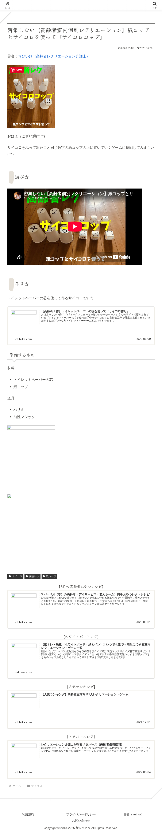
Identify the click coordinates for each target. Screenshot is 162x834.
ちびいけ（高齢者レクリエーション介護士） (54, 56)
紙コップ (51, 576)
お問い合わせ (81, 820)
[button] (148, 650)
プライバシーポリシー (81, 814)
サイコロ (17, 576)
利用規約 (28, 814)
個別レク (34, 576)
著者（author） (134, 814)
